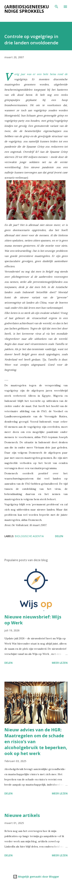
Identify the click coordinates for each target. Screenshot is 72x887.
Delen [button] (59, 536)
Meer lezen (60, 662)
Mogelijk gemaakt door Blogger (38, 876)
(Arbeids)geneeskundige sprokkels (26, 9)
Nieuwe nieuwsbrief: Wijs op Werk (32, 620)
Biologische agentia (29, 536)
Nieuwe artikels (22, 815)
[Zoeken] (56, 6)
